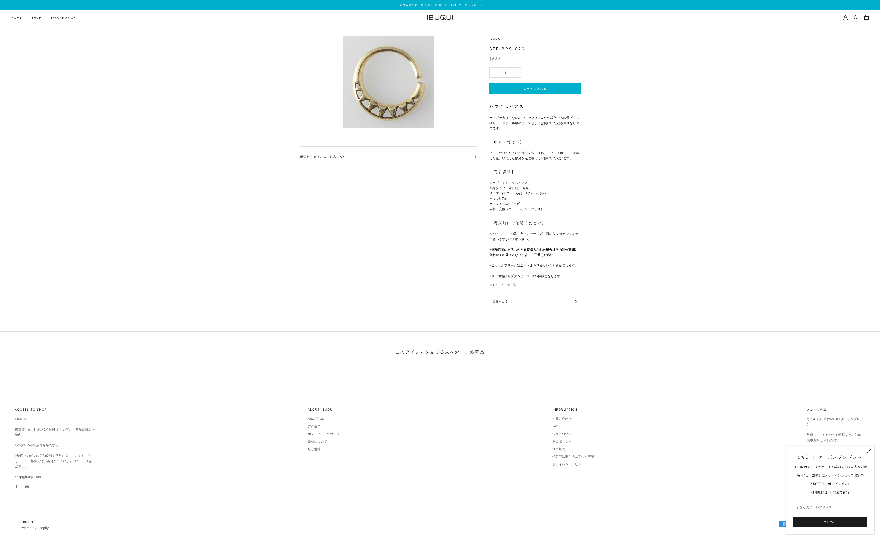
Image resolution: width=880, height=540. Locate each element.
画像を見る (500, 301)
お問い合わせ (562, 419)
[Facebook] (502, 284)
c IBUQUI (25, 521)
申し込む (830, 521)
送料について (562, 434)
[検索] (856, 17)
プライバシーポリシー (568, 464)
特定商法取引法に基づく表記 (573, 456)
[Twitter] (508, 284)
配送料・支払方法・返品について (325, 156)
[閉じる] (869, 451)
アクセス (314, 426)
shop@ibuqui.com (28, 477)
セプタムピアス (516, 183)
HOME (16, 17)
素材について (317, 441)
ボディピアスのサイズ (324, 434)
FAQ (555, 426)
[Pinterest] (514, 284)
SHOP (37, 17)
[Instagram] (27, 486)
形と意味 (314, 449)
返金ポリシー (562, 441)
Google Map (24, 445)
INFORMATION (63, 17)
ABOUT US (316, 419)
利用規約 (558, 449)
